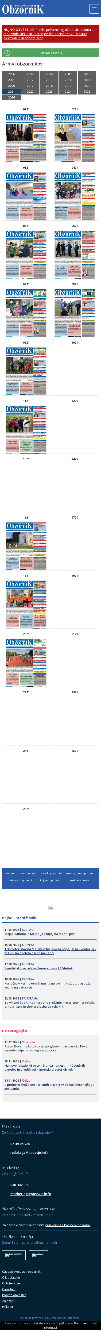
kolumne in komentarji (20, 873)
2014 (68, 80)
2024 (68, 92)
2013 (49, 80)
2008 (49, 74)
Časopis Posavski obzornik (21, 1271)
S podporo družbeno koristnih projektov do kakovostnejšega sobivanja (49, 1087)
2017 (30, 86)
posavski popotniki (50, 873)
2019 (68, 86)
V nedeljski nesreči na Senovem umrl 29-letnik (38, 968)
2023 (49, 92)
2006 (11, 74)
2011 (11, 80)
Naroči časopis (51, 53)
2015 (87, 80)
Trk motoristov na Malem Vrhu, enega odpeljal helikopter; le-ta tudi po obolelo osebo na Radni (50, 951)
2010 (87, 74)
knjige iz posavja (50, 880)
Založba (8, 1301)
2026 (11, 97)
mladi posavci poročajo (80, 873)
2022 (30, 92)
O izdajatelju (11, 1277)
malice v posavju (80, 880)
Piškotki (7, 1307)
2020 (87, 86)
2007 (30, 74)
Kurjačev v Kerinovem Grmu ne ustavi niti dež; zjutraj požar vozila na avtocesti (48, 985)
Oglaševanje (11, 1283)
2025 (87, 92)
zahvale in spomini (20, 880)
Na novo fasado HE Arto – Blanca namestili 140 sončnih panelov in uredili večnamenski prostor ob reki (44, 1067)
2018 (49, 86)
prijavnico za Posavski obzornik (67, 1225)
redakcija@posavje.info (29, 1152)
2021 (11, 92)
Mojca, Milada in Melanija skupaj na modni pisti (39, 934)
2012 (30, 80)
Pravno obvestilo (14, 1295)
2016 (11, 86)
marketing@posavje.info (30, 1194)
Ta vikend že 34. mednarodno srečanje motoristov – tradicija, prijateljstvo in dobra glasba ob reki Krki (50, 1004)
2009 (68, 74)
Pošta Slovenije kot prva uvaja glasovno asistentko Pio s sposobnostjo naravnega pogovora (45, 1048)
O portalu (9, 1289)
